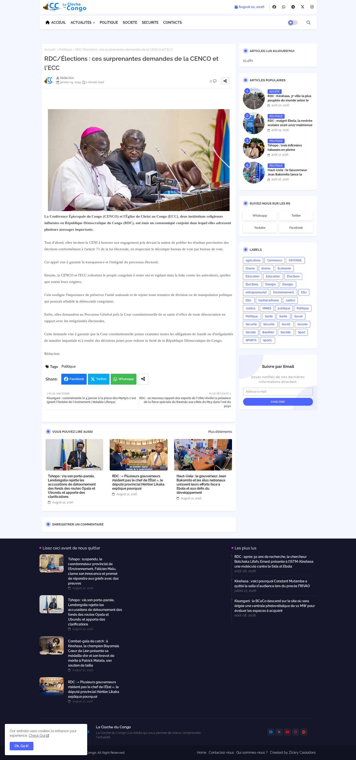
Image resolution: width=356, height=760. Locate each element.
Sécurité (251, 324)
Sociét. (286, 324)
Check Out (37, 735)
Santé (269, 316)
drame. (266, 268)
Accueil (49, 49)
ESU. (249, 300)
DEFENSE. (295, 260)
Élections (293, 276)
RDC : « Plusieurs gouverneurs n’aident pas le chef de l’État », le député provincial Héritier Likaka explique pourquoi (138, 482)
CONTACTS (172, 22)
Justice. (251, 308)
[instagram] (312, 7)
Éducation (252, 276)
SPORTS (251, 340)
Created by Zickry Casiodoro (293, 752)
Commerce (274, 260)
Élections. (252, 284)
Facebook (77, 379)
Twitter (101, 379)
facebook (296, 227)
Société (251, 332)
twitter (296, 215)
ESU (304, 292)
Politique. (252, 316)
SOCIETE (130, 22)
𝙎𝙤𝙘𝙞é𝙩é (268, 332)
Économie (284, 268)
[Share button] (143, 379)
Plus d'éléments (220, 431)
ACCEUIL (58, 22)
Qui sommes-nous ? (252, 752)
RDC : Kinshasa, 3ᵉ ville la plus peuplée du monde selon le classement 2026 (289, 100)
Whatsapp (126, 379)
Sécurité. (269, 324)
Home (201, 752)
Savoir (298, 316)
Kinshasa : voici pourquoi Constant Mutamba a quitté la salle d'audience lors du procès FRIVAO (272, 583)
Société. (285, 332)
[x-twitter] (303, 7)
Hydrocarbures (268, 300)
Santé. (283, 316)
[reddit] (304, 732)
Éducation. (273, 276)
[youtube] (287, 732)
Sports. (267, 340)
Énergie (270, 284)
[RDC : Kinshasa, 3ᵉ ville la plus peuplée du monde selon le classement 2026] (254, 98)
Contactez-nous (221, 752)
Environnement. (283, 292)
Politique (65, 49)
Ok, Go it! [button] (22, 746)
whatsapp (260, 215)
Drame (250, 268)
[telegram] (293, 7)
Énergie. (288, 284)
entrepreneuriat (256, 292)
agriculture (253, 260)
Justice (290, 300)
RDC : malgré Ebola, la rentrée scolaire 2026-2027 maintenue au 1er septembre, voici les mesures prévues (290, 127)
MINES (267, 308)
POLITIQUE (109, 22)
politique (284, 308)
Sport (301, 332)
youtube (259, 227)
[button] (308, 22)
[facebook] (274, 7)
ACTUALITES (81, 22)
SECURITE (150, 22)
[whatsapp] (284, 7)
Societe (302, 324)
